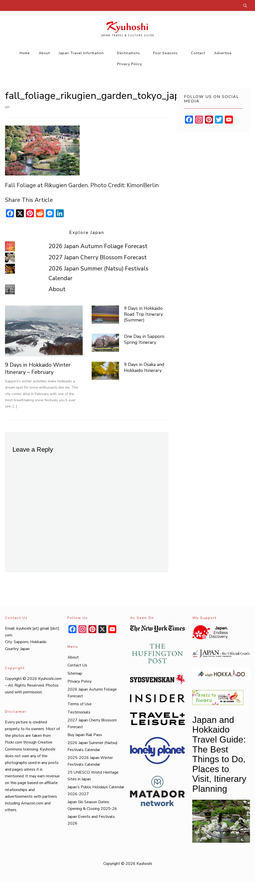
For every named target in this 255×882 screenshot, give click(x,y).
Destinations (128, 53)
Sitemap (74, 673)
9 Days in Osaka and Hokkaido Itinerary (144, 367)
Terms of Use (79, 704)
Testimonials (78, 712)
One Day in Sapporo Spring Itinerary (144, 339)
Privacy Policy (129, 64)
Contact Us (77, 665)
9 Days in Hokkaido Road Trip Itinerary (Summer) (143, 314)
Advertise (223, 53)
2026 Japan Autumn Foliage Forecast (98, 246)
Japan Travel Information (81, 53)
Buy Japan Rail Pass (84, 735)
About (44, 53)
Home (25, 53)
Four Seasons (165, 53)
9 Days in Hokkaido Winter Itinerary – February (37, 368)
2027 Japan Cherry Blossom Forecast (98, 257)
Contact (198, 53)
